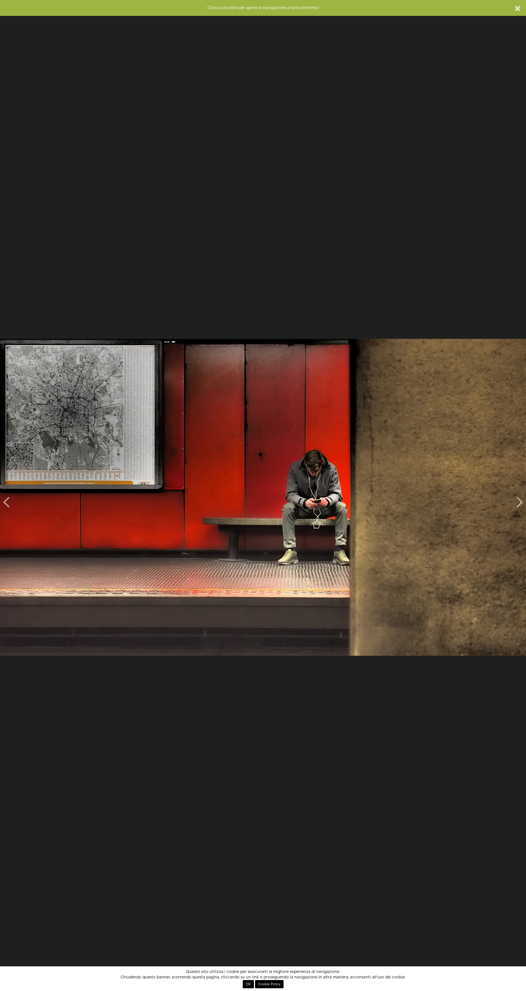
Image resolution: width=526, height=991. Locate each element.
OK (248, 984)
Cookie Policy (269, 984)
